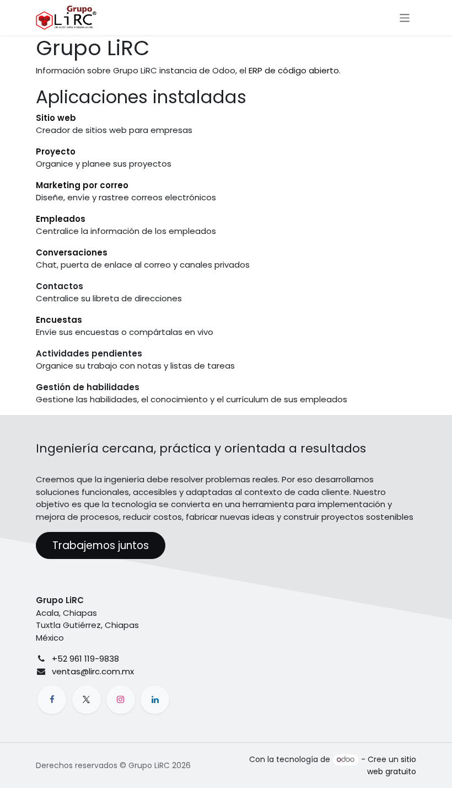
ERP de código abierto (294, 70)
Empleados (60, 219)
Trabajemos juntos (100, 545)
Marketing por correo (82, 185)
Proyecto (56, 151)
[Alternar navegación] (405, 17)
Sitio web (56, 118)
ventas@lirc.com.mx (93, 671)
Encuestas (59, 320)
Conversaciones (71, 252)
